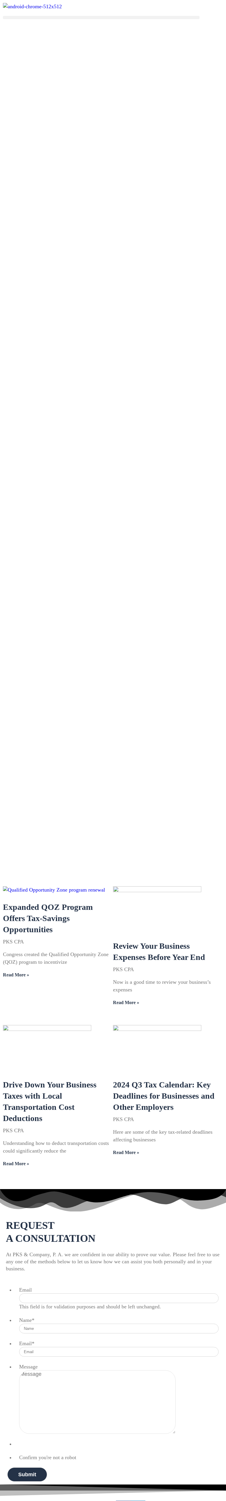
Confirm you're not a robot (47, 1457)
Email (25, 1290)
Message (28, 1367)
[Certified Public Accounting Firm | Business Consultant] (32, 6)
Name (26, 1320)
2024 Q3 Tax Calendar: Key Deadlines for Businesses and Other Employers (164, 1096)
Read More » (16, 974)
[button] (101, 17)
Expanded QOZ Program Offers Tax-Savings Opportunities (48, 918)
